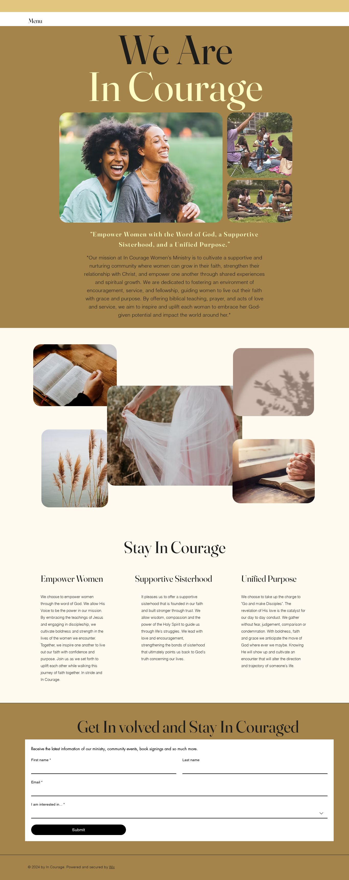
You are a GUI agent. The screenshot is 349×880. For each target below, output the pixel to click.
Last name (191, 760)
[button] (40, 21)
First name (41, 760)
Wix (112, 867)
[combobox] (179, 813)
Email (36, 782)
